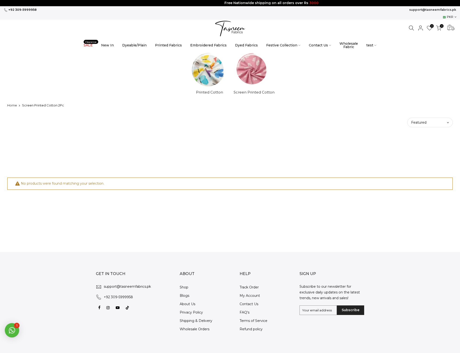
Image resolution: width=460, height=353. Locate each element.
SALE (90, 44)
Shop (184, 287)
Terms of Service (253, 321)
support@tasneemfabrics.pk (432, 9)
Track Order (249, 287)
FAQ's (244, 312)
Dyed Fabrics (246, 45)
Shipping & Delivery (196, 321)
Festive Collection (281, 45)
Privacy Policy (191, 312)
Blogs (184, 295)
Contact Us (318, 45)
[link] (230, 29)
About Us (187, 304)
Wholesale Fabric (348, 45)
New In (107, 45)
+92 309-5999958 (22, 9)
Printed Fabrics (168, 45)
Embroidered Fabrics (208, 45)
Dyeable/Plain (134, 45)
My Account (250, 295)
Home (12, 105)
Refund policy (251, 329)
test (369, 45)
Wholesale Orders (194, 329)
